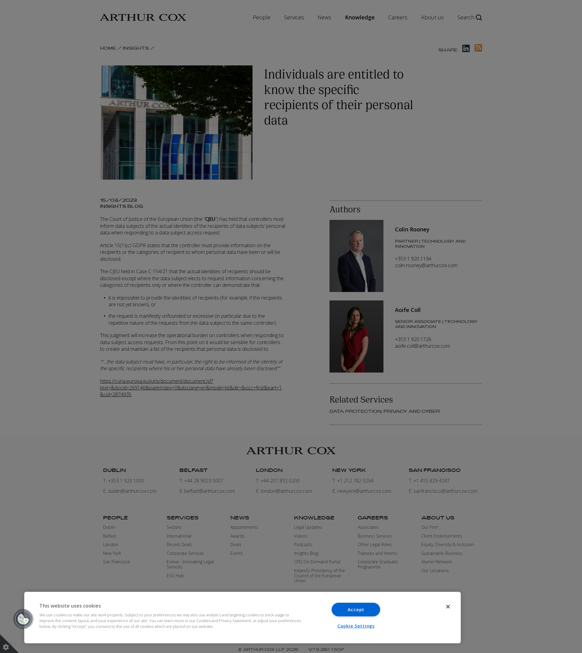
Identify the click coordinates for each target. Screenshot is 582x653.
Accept (356, 609)
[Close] (448, 606)
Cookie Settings (356, 626)
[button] (23, 619)
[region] (242, 617)
